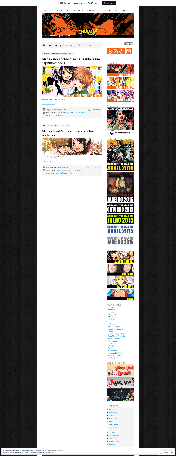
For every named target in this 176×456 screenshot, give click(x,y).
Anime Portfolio (113, 412)
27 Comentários (95, 167)
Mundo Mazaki (113, 424)
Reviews (79, 11)
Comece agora (109, 3)
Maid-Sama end (56, 173)
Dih (46, 125)
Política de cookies (50, 452)
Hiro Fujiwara (68, 112)
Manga (64, 173)
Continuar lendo (48, 104)
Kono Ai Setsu (113, 418)
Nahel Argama (113, 427)
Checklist (93, 11)
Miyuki (48, 53)
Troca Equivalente (114, 435)
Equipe (125, 11)
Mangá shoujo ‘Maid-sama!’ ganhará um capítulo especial (71, 61)
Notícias (65, 109)
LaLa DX (54, 115)
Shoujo (60, 115)
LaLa (48, 173)
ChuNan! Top (110, 11)
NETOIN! (112, 433)
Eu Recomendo (62, 11)
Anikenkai (112, 410)
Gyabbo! (111, 415)
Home (47, 11)
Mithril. (111, 421)
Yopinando (112, 444)
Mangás (58, 109)
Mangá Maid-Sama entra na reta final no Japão (68, 133)
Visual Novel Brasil (114, 441)
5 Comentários (96, 109)
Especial (59, 112)
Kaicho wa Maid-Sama (74, 170)
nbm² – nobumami (114, 430)
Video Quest (112, 438)
